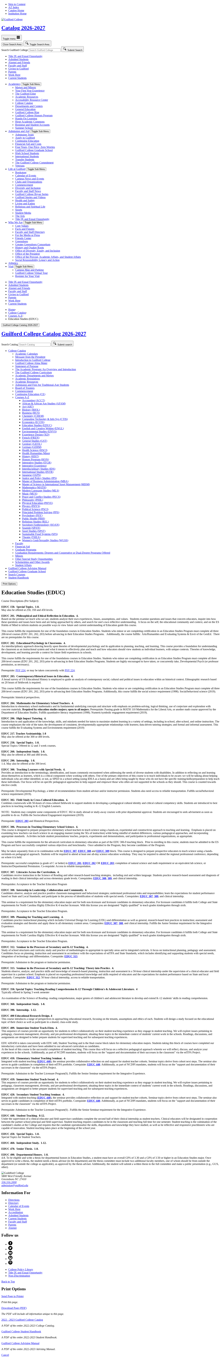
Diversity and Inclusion (28, 188)
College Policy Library (20, 1269)
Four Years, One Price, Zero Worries (35, 147)
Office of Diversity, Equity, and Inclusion (37, 250)
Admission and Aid (18, 131)
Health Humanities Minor (36, 453)
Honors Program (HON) (35, 459)
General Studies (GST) (34, 440)
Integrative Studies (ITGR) (36, 462)
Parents (12, 71)
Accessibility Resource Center (31, 99)
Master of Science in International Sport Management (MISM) (56, 484)
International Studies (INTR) (37, 471)
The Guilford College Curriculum (33, 372)
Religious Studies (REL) (35, 521)
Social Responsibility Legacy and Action (37, 260)
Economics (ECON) (33, 422)
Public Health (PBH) (33, 518)
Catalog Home (16, 10)
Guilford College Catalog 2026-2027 (43, 334)
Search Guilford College (14, 50)
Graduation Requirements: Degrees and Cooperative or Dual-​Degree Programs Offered (62, 552)
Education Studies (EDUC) (37, 425)
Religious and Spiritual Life (30, 206)
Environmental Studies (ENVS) (39, 431)
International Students (27, 156)
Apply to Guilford (25, 137)
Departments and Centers (29, 106)
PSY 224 (20, 670)
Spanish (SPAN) (31, 527)
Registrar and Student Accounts (32, 124)
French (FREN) (30, 437)
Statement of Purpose (26, 366)
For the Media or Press (27, 235)
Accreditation (15, 1212)
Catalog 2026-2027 (23, 28)
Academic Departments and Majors (34, 375)
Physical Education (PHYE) (37, 503)
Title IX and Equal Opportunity (25, 56)
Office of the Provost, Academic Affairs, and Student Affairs (48, 256)
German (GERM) (31, 447)
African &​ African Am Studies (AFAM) (44, 403)
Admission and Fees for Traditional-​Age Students (42, 384)
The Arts (20, 216)
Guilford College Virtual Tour (31, 272)
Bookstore (20, 172)
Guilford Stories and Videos (30, 197)
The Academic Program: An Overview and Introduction (45, 369)
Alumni (12, 1227)
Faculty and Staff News (28, 191)
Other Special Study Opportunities (34, 559)
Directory (13, 1203)
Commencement (24, 184)
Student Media (23, 212)
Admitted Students (18, 59)
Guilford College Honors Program (33, 115)
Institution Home (17, 13)
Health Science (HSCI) (34, 450)
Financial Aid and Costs (28, 143)
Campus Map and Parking (29, 269)
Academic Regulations (27, 378)
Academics (14, 84)
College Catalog (24, 103)
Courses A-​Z (22, 397)
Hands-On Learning (26, 118)
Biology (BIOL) (31, 409)
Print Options (9, 584)
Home (11, 309)
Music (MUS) (29, 493)
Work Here (14, 74)
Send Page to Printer (12, 1296)
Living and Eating (25, 203)
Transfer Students (24, 159)
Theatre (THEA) (31, 537)
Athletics (13, 263)
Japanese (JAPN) (31, 475)
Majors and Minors (25, 87)
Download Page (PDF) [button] (14, 1308)
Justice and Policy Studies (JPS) (39, 478)
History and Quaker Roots (29, 247)
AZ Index (13, 7)
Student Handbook (18, 577)
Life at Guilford (16, 169)
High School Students (27, 153)
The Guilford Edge (25, 93)
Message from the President (30, 356)
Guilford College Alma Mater (31, 363)
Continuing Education (27, 140)
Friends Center (23, 238)
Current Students (17, 78)
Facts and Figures (24, 228)
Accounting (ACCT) (33, 400)
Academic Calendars (26, 353)
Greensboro (21, 241)
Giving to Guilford (18, 68)
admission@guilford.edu (14, 1185)
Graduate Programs (25, 549)
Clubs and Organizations (28, 181)
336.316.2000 (9, 1182)
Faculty (19, 543)
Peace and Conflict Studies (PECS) (41, 496)
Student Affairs (23, 565)
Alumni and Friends (19, 62)
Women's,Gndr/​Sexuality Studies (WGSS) (45, 540)
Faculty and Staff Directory (30, 232)
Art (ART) (28, 406)
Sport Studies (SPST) (33, 531)
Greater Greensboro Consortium (32, 244)
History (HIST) (30, 456)
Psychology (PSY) (32, 515)
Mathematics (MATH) (34, 487)
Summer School (24, 127)
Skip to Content (16, 4)
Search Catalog (9, 344)
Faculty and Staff (17, 65)
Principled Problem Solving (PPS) (40, 512)
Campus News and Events (29, 178)
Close (12, 44)
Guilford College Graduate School (34, 150)
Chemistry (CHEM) (33, 415)
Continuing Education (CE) (30, 394)
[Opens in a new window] (10, 1244)
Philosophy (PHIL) (32, 499)
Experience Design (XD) (35, 434)
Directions (14, 1199)
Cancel (5, 1355)
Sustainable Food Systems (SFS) (40, 534)
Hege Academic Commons (30, 121)
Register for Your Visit (27, 276)
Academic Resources (26, 96)
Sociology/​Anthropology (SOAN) (40, 524)
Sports (18, 209)
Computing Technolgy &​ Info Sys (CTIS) (45, 419)
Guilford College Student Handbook (21, 1331)
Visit (10, 266)
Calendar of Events (25, 175)
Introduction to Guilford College (32, 360)
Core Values (21, 225)
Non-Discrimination (19, 1275)
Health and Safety (25, 200)
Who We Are (15, 222)
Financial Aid (22, 546)
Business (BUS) (31, 412)
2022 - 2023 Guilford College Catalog (22, 1319)
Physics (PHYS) (31, 506)
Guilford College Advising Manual (27, 568)
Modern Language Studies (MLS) (40, 490)
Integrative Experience (34, 465)
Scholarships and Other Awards (32, 562)
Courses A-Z (15, 315)
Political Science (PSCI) (35, 509)
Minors (19, 555)
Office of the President (27, 253)
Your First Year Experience (30, 90)
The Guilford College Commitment (34, 162)
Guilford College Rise (27, 112)
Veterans (20, 165)
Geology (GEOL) (32, 443)
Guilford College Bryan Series (31, 194)
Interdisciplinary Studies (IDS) (38, 468)
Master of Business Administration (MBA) (45, 481)
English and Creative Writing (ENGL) (43, 428)
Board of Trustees (25, 388)
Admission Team (24, 134)
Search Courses (16, 574)
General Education (25, 109)
